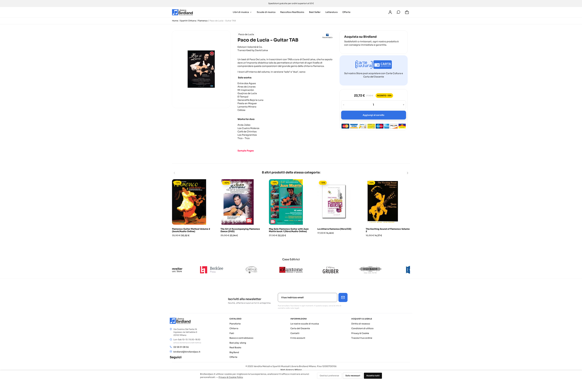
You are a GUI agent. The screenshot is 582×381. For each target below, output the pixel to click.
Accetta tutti (373, 375)
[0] (407, 12)
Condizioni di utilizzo (362, 328)
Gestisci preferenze (329, 375)
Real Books (235, 347)
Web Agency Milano (291, 369)
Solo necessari (352, 375)
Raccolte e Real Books (292, 12)
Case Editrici (291, 259)
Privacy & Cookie (360, 333)
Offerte (346, 12)
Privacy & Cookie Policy (231, 377)
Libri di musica (241, 12)
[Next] (407, 173)
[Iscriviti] (343, 297)
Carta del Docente (300, 328)
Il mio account (297, 338)
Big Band (234, 352)
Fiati (231, 333)
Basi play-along (237, 342)
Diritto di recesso (360, 323)
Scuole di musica (266, 12)
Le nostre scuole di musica (304, 323)
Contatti (294, 333)
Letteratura (331, 12)
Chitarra (233, 328)
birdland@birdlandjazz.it (186, 351)
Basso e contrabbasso (241, 338)
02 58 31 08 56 (181, 347)
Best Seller (315, 12)
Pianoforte (235, 323)
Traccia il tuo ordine (361, 338)
